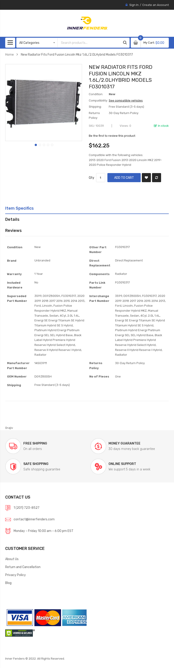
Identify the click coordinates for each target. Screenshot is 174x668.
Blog (8, 583)
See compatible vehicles (126, 100)
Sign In (134, 5)
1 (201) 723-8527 (26, 507)
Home (9, 54)
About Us (12, 559)
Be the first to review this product (112, 135)
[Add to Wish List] (146, 177)
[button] (35, 144)
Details (12, 219)
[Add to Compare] (156, 177)
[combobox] (89, 42)
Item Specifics (19, 208)
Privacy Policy (15, 575)
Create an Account (155, 5)
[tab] (87, 208)
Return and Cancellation (23, 567)
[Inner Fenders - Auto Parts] (87, 23)
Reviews (13, 230)
